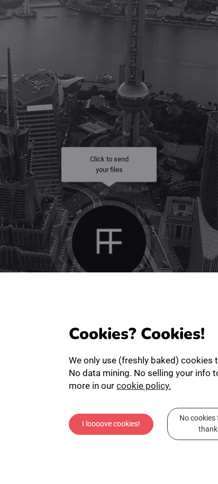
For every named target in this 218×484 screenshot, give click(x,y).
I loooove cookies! (111, 426)
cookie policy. (143, 387)
